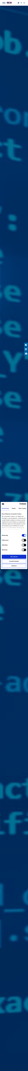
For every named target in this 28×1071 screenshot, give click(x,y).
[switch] (22, 540)
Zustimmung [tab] (5, 508)
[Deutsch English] (18, 3)
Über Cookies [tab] (22, 508)
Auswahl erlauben (14, 561)
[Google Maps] (26, 353)
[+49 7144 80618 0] (26, 345)
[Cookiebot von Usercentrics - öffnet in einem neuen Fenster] (19, 504)
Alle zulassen (14, 556)
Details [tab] (14, 508)
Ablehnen (14, 565)
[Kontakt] (26, 349)
